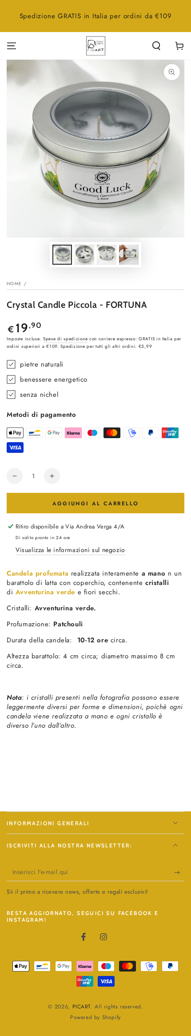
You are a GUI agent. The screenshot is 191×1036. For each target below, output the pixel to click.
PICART (81, 1007)
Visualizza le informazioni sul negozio (70, 549)
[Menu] (11, 45)
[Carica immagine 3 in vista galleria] (106, 255)
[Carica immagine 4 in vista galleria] (129, 255)
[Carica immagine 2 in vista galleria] (84, 255)
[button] (156, 45)
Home (14, 283)
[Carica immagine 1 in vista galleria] (62, 255)
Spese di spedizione (65, 338)
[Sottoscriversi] (179, 872)
